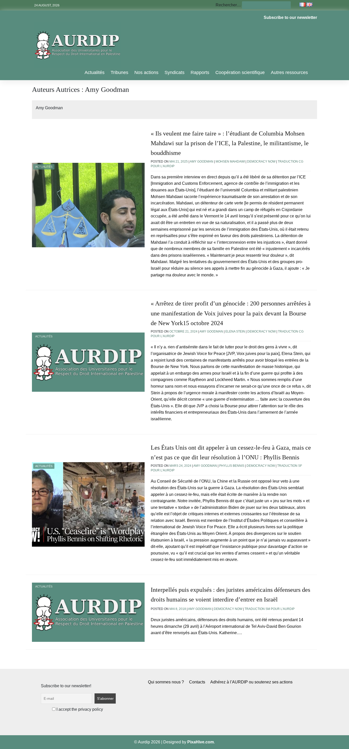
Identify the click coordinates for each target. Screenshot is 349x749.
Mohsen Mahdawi (230, 161)
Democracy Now (261, 161)
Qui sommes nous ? (166, 682)
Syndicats (174, 72)
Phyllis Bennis (231, 466)
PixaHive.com (200, 742)
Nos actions (146, 72)
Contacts (197, 682)
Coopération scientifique (240, 72)
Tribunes (119, 72)
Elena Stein (235, 331)
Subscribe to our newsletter (290, 17)
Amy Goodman (201, 161)
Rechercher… (228, 5)
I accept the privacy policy (79, 709)
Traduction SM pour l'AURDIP (270, 609)
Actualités (94, 72)
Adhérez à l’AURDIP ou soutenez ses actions (251, 682)
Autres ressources (289, 72)
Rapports (200, 72)
